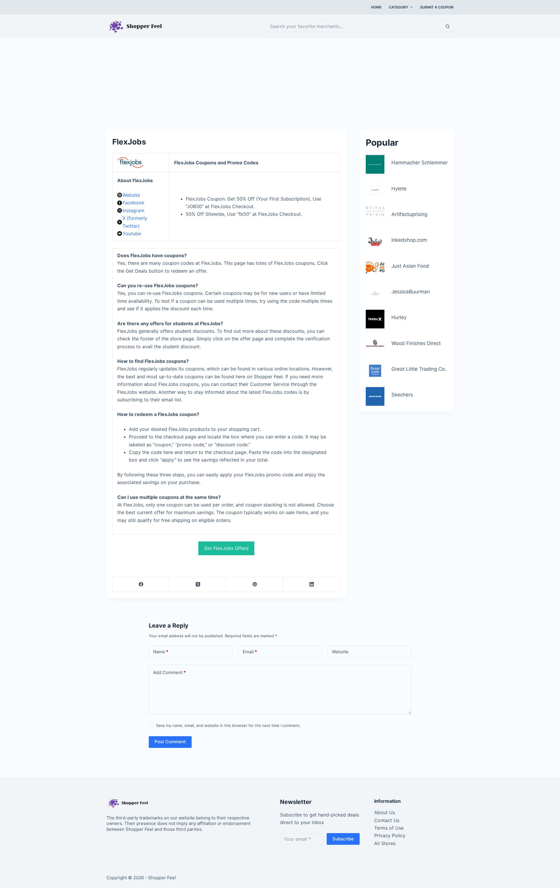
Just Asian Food (410, 266)
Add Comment (169, 672)
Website (131, 195)
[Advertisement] (280, 81)
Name (160, 651)
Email (250, 651)
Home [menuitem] (376, 7)
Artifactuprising (409, 214)
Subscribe (343, 839)
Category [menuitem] (398, 7)
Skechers (402, 395)
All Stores (385, 843)
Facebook (133, 203)
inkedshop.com (409, 240)
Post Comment (170, 741)
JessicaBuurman (410, 292)
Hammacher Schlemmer (419, 163)
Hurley (399, 318)
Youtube (132, 233)
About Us (384, 812)
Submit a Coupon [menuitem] (437, 7)
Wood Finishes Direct (416, 343)
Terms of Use (389, 828)
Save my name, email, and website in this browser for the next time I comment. (228, 725)
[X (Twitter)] (197, 584)
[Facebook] (141, 584)
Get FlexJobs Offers (226, 548)
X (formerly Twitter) (135, 222)
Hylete (399, 188)
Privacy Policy (389, 835)
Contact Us (386, 820)
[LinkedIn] (311, 584)
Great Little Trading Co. (418, 369)
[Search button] (448, 26)
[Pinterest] (254, 584)
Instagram (133, 210)
